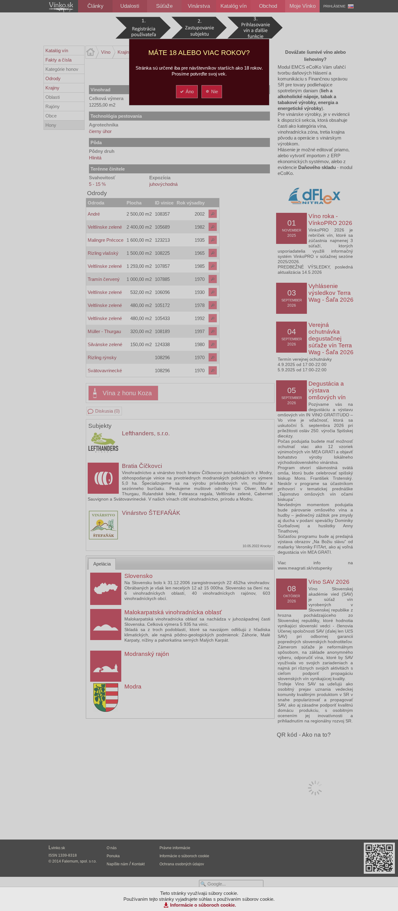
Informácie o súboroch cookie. (203, 905)
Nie (214, 91)
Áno (190, 91)
